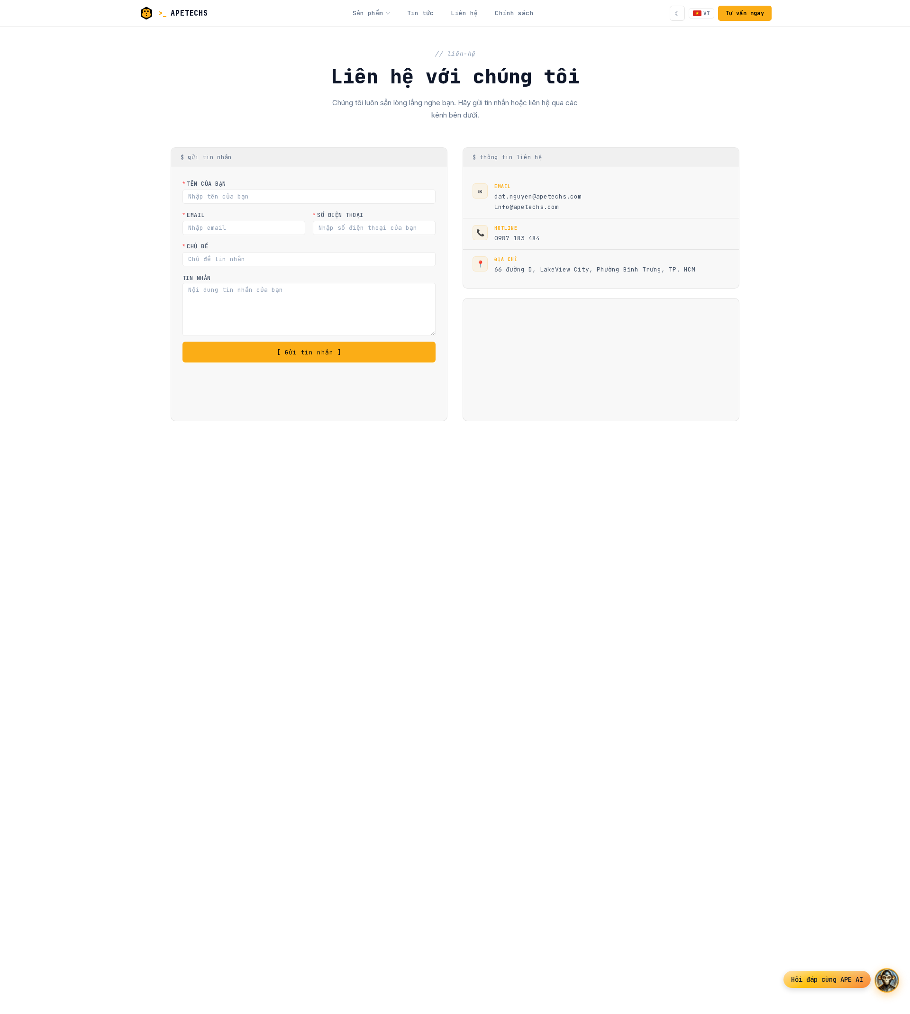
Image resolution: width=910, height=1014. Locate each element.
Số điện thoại (340, 215)
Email (195, 215)
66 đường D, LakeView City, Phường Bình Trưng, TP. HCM (594, 269)
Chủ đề (197, 246)
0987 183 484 (517, 238)
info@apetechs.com (526, 207)
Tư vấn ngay (745, 13)
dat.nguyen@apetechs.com (538, 196)
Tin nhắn (196, 278)
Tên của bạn (206, 184)
